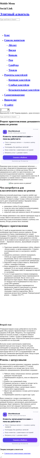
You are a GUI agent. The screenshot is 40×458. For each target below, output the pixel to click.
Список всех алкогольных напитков (17, 453)
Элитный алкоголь (14, 14)
